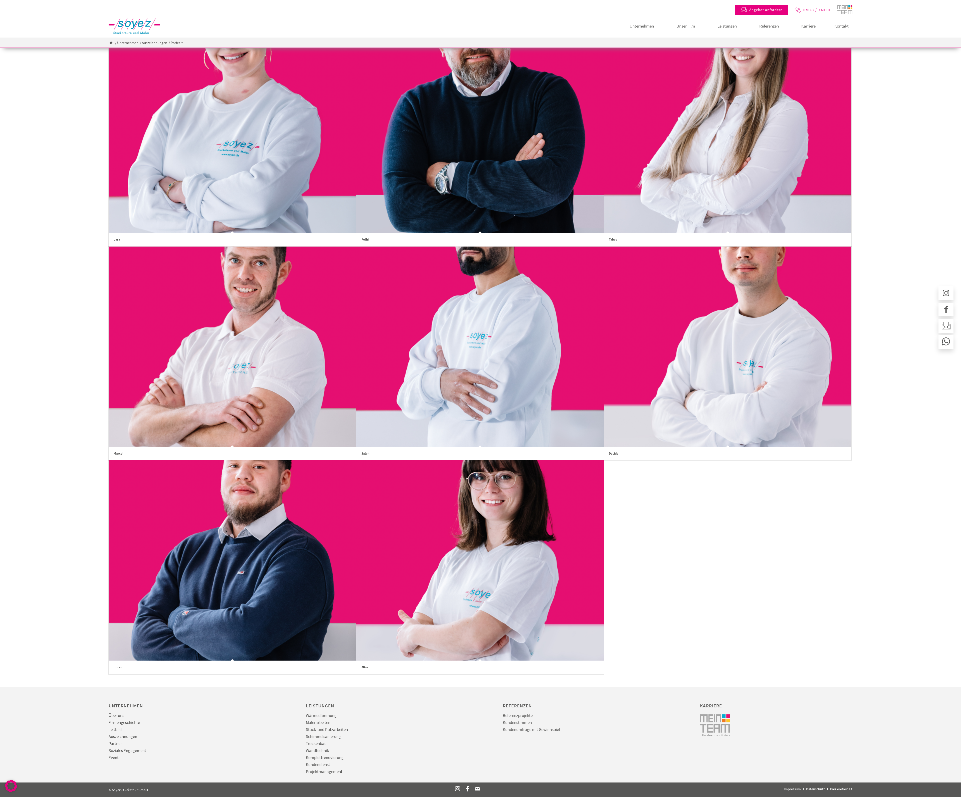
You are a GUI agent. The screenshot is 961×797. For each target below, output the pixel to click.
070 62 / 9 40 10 (816, 10)
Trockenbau (316, 743)
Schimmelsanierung (323, 736)
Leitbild (115, 729)
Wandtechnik (317, 750)
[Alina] (480, 560)
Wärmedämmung (321, 715)
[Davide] (727, 347)
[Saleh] (480, 347)
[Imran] (232, 560)
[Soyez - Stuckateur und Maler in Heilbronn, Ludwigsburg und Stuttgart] (134, 26)
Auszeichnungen (123, 736)
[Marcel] (232, 347)
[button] (11, 786)
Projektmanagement (324, 771)
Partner (115, 743)
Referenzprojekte (518, 715)
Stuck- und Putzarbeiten (327, 729)
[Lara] (232, 133)
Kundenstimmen (517, 722)
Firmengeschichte (124, 722)
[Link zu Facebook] (467, 788)
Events (114, 757)
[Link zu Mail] (477, 788)
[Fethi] (480, 133)
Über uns (116, 715)
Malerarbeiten (318, 722)
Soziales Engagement (127, 750)
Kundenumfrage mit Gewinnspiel (531, 729)
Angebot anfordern (766, 9)
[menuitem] (642, 26)
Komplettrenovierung (325, 757)
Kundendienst (318, 764)
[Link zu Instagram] (457, 788)
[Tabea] (727, 133)
